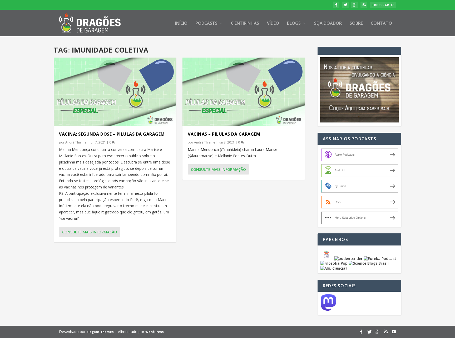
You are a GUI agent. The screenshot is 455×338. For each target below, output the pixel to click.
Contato (381, 23)
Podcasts (206, 23)
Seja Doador (328, 23)
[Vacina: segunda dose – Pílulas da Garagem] (115, 92)
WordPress (154, 332)
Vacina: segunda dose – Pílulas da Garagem (112, 134)
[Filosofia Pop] (334, 263)
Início (181, 23)
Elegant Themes (100, 332)
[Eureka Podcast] (380, 258)
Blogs (294, 23)
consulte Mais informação (89, 231)
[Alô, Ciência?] (333, 268)
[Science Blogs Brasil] (369, 263)
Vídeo (273, 23)
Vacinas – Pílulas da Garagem (224, 134)
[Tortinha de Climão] (327, 258)
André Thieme (75, 142)
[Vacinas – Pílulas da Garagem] (243, 92)
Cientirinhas (245, 23)
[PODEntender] (348, 258)
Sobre (356, 23)
